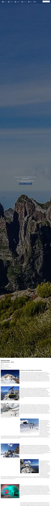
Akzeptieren (2, 255)
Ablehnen (6, 255)
